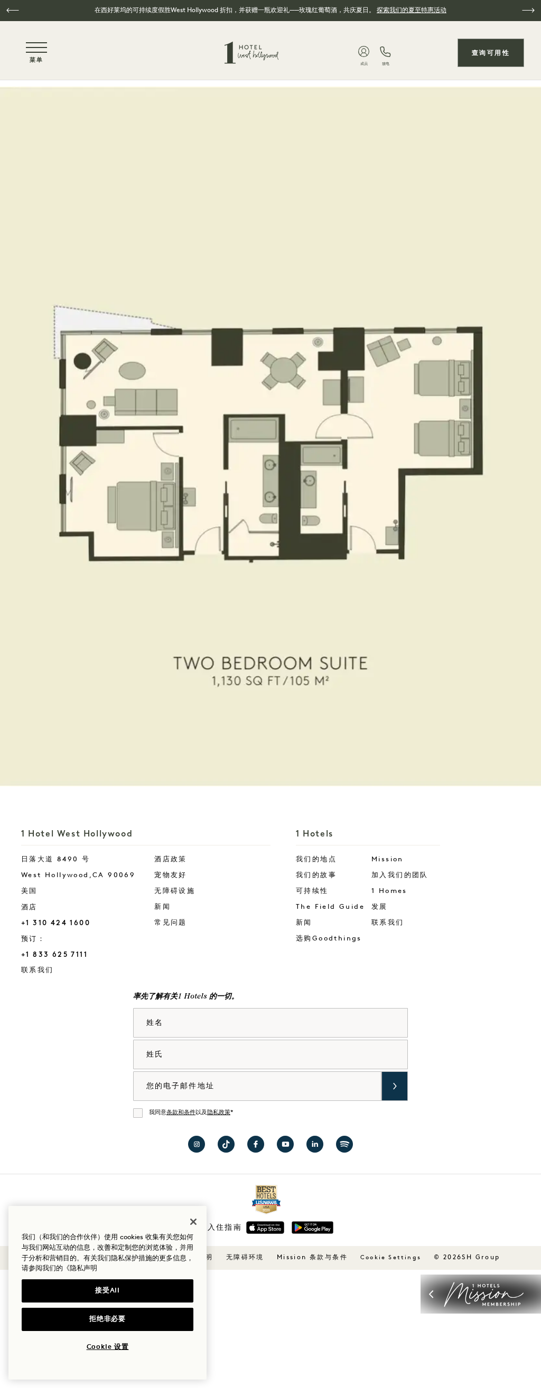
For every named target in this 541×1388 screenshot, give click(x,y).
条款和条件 (180, 1113)
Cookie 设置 (108, 1347)
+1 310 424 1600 (55, 923)
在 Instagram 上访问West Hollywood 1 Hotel (196, 1144)
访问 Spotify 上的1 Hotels (344, 1144)
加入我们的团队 (399, 875)
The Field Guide (330, 907)
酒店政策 (170, 859)
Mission (387, 859)
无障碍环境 (245, 1257)
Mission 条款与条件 (312, 1257)
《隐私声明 (80, 1268)
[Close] (193, 1221)
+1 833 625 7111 (54, 954)
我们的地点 (316, 859)
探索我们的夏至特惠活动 (411, 10)
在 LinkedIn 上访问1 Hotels (314, 1144)
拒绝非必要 (107, 1319)
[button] (12, 10)
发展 (379, 907)
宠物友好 (170, 875)
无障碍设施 (174, 891)
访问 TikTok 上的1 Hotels (226, 1144)
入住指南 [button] (225, 1228)
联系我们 (71, 970)
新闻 (162, 907)
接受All (107, 1290)
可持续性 (312, 891)
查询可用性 (491, 52)
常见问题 (170, 922)
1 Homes (389, 891)
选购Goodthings (329, 938)
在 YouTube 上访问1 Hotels (285, 1144)
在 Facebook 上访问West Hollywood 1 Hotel (255, 1144)
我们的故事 (316, 875)
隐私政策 (218, 1113)
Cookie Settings (390, 1258)
